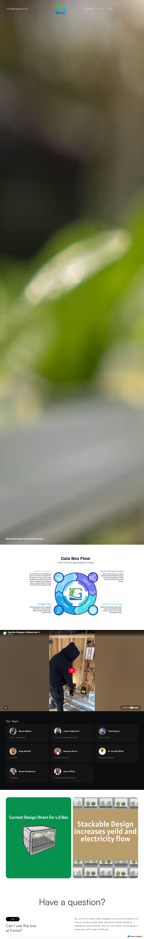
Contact (109, 9)
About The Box (88, 9)
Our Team (100, 9)
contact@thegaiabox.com (17, 9)
